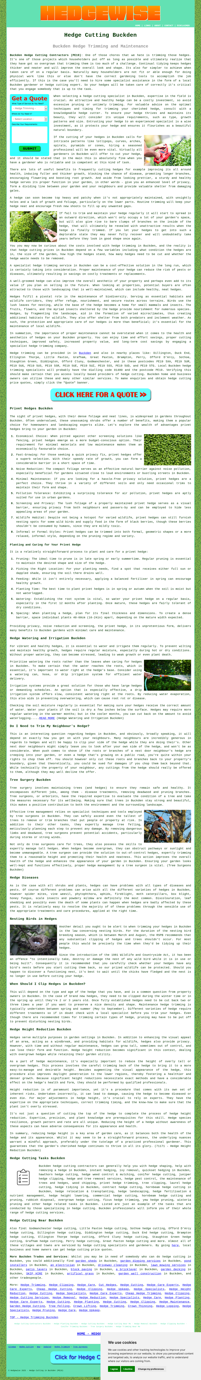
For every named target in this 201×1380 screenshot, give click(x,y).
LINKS (147, 25)
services (104, 378)
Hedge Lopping (167, 1306)
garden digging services (140, 1261)
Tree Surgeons (80, 1347)
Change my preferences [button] (151, 1369)
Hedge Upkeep (118, 1289)
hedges (101, 322)
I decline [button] (127, 1369)
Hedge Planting (177, 1297)
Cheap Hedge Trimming (143, 1293)
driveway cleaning (113, 1265)
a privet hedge (134, 551)
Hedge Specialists (149, 1289)
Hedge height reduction (90, 1050)
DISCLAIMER (183, 25)
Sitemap (12, 1347)
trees (119, 800)
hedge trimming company (48, 346)
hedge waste (19, 258)
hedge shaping (160, 1166)
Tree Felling (59, 1306)
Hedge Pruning (43, 1310)
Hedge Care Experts (163, 1285)
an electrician (62, 1265)
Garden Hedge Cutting (27, 1306)
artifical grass (80, 1273)
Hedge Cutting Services (29, 1297)
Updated (47, 1347)
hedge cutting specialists (105, 1245)
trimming (158, 202)
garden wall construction (139, 1273)
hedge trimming (123, 245)
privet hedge (115, 626)
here (175, 1245)
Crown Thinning (140, 1306)
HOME (137, 25)
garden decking (173, 1269)
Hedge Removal (64, 1297)
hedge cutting (30, 250)
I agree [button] (114, 1369)
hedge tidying (66, 1187)
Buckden (85, 353)
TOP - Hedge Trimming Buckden (34, 1317)
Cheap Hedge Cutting (54, 1289)
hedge (83, 113)
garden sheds (86, 1261)
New (38, 1347)
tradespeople (30, 1277)
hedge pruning (161, 1200)
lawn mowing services (168, 1265)
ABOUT (157, 25)
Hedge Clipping (61, 1285)
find (22, 1228)
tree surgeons (27, 816)
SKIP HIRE (34, 1273)
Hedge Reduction (92, 1297)
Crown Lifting (84, 1306)
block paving (81, 1269)
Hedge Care (86, 1285)
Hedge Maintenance (174, 1301)
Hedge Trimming (33, 1285)
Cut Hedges (107, 1285)
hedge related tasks (60, 1204)
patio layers (36, 1269)
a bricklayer (126, 1269)
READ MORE (47, 718)
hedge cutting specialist (104, 96)
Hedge (14, 353)
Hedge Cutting (131, 1285)
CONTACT (168, 25)
